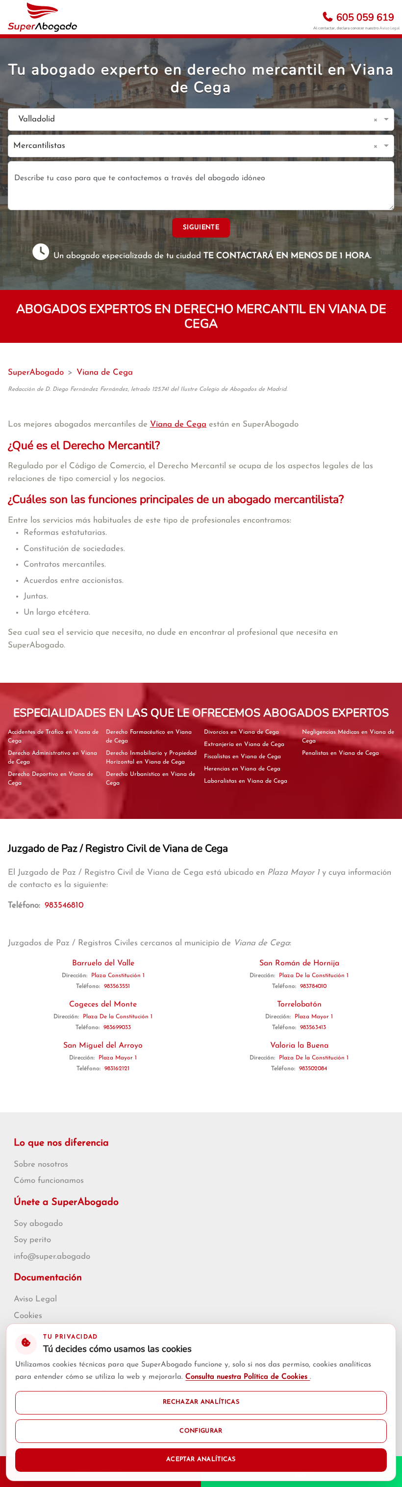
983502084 (313, 1069)
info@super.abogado (52, 1256)
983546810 (64, 905)
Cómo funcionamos (49, 1180)
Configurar (200, 1431)
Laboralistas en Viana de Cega (245, 781)
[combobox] (191, 120)
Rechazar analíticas (201, 1402)
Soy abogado (38, 1224)
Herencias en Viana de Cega (242, 769)
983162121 (116, 1069)
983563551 (117, 986)
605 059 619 (364, 17)
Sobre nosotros (41, 1164)
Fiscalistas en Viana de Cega (242, 757)
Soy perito (32, 1240)
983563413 (313, 1028)
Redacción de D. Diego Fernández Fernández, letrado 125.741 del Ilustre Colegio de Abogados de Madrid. (147, 389)
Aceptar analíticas (201, 1460)
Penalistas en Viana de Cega (340, 753)
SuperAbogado (36, 372)
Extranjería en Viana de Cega (244, 744)
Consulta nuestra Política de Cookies (247, 1377)
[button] (377, 119)
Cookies (28, 1316)
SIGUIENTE (201, 227)
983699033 (117, 1028)
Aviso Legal (389, 28)
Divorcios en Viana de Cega (241, 732)
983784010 (313, 986)
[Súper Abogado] (42, 17)
